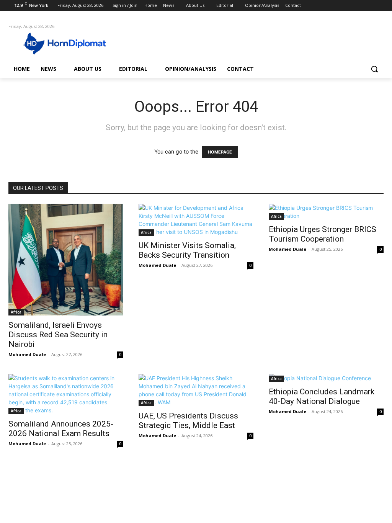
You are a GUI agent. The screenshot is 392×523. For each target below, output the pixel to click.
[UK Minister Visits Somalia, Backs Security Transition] (196, 220)
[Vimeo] (368, 5)
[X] (358, 5)
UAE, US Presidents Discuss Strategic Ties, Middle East (188, 420)
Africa (16, 312)
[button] (374, 69)
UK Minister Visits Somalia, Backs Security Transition (187, 250)
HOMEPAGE (220, 152)
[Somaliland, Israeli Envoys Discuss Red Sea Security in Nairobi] (65, 259)
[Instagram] (347, 5)
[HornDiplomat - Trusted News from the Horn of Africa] (53, 42)
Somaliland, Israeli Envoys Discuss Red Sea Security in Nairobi (58, 334)
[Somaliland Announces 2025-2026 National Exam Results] (65, 394)
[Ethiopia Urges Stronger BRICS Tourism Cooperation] (326, 212)
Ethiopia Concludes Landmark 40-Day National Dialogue (321, 396)
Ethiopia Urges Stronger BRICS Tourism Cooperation (322, 234)
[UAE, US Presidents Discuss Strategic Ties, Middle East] (196, 390)
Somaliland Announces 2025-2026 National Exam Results (60, 428)
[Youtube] (379, 5)
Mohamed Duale (27, 354)
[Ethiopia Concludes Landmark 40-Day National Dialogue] (326, 378)
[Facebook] (336, 5)
